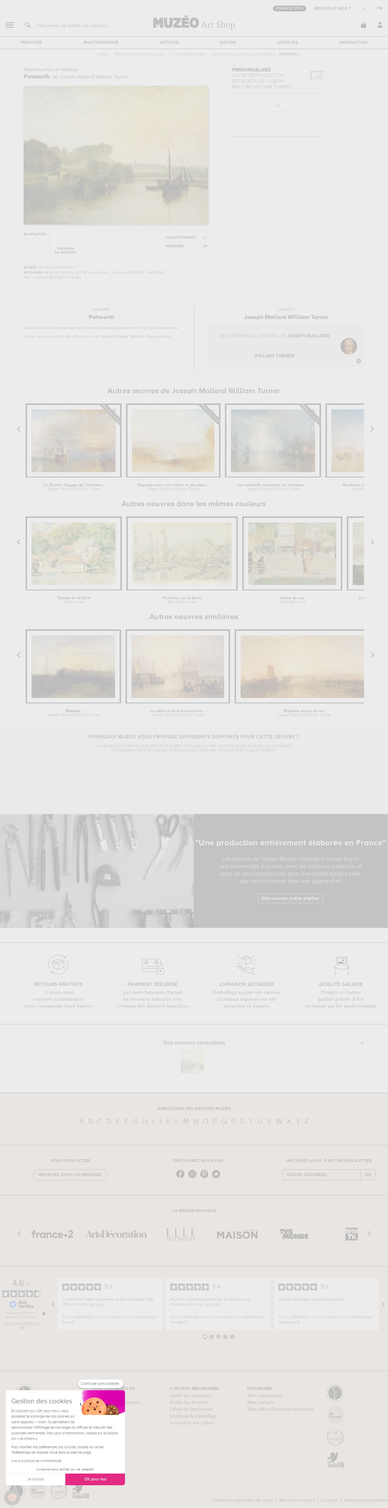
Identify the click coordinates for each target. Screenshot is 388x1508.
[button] (12, 1497)
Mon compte (260, 1402)
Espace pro (289, 8)
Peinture (31, 42)
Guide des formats (188, 1402)
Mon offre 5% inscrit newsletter (280, 1409)
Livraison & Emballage (193, 1416)
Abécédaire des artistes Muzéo (194, 1109)
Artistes (287, 42)
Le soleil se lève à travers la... (177, 713)
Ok (368, 1175)
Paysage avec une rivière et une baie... (173, 487)
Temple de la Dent (74, 600)
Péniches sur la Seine (182, 600)
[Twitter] (218, 1177)
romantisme (167, 328)
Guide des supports (189, 1395)
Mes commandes (265, 1395)
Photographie (101, 42)
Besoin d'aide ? (333, 8)
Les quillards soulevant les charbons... (273, 487)
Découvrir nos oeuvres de (274, 346)
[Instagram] (194, 1177)
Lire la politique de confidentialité (36, 1461)
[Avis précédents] (53, 1304)
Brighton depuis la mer (304, 713)
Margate (73, 713)
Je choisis (35, 1479)
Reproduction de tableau (139, 54)
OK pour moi (95, 1479)
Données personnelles (366, 1500)
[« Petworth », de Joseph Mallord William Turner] (192, 1061)
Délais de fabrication (191, 1409)
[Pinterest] (206, 1177)
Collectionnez (181, 238)
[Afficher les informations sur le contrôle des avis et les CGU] (43, 1313)
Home (102, 54)
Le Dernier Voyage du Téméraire (73, 487)
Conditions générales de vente (242, 1500)
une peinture (64, 328)
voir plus (96, 1304)
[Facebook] (182, 1177)
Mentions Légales (297, 1500)
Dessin (228, 42)
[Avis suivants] (383, 1304)
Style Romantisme (187, 54)
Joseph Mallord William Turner (242, 54)
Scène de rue (292, 600)
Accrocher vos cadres (191, 1423)
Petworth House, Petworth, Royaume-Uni (135, 337)
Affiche (169, 42)
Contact (329, 1500)
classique (110, 328)
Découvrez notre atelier (291, 898)
